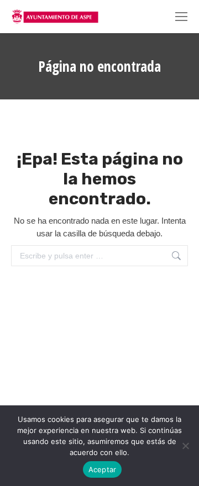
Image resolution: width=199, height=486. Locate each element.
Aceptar (102, 469)
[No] (185, 445)
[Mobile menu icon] (181, 16)
